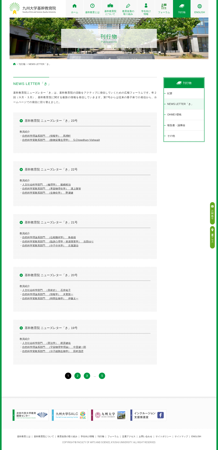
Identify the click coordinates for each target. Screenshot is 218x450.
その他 (171, 135)
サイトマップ (181, 436)
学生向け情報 (146, 12)
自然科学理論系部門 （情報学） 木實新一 (47, 294)
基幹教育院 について (110, 12)
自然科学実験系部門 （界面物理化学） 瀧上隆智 (51, 188)
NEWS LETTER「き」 (180, 104)
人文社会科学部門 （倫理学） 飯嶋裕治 (46, 184)
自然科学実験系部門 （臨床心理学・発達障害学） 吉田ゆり (58, 241)
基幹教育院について (44, 436)
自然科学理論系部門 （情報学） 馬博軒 (46, 135)
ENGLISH (199, 12)
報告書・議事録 (176, 125)
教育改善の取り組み (67, 436)
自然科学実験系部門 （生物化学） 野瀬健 (47, 192)
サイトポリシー (163, 436)
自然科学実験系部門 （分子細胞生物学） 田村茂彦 (52, 351)
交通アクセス (128, 436)
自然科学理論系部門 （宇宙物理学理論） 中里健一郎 (54, 347)
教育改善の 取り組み (128, 12)
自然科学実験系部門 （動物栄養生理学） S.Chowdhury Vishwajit (61, 140)
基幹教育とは (92, 12)
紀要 (169, 93)
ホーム (74, 12)
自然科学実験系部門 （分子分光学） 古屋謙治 (50, 245)
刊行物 (181, 12)
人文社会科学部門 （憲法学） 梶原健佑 (46, 343)
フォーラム (164, 12)
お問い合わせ (145, 436)
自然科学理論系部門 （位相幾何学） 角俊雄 (49, 237)
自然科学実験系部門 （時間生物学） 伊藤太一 (50, 298)
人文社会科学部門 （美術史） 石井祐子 (46, 290)
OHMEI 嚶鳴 (174, 114)
